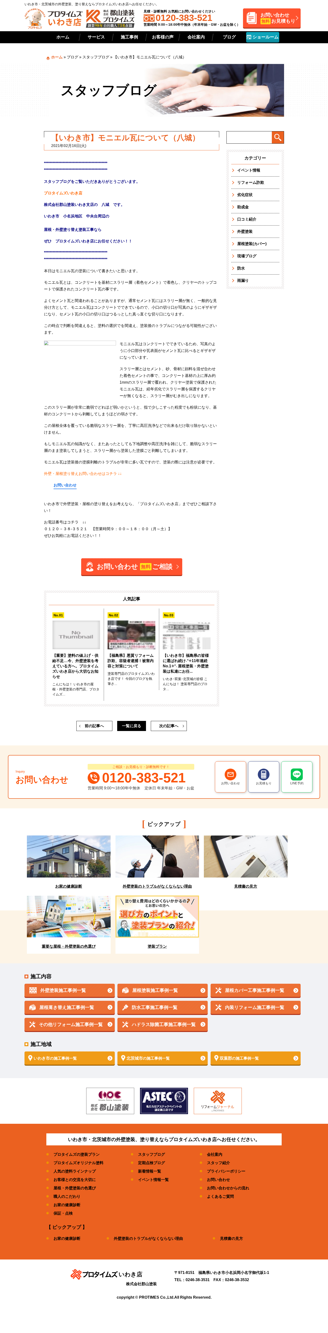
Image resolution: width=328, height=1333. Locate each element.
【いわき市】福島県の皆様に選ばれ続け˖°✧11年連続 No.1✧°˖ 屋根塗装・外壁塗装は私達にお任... (186, 663)
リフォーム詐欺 (250, 182)
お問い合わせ (65, 485)
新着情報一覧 (149, 1171)
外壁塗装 (245, 231)
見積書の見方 (231, 1238)
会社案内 (196, 37)
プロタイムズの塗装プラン (77, 1154)
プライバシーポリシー (226, 1171)
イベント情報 (248, 170)
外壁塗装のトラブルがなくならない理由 (148, 1238)
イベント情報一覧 (153, 1180)
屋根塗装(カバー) (252, 244)
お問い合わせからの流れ (228, 1188)
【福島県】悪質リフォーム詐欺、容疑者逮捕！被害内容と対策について (131, 660)
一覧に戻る (131, 726)
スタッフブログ (95, 57)
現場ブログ (246, 256)
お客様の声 (163, 37)
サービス (96, 37)
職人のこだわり (67, 1196)
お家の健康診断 (67, 1205)
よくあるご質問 (220, 1196)
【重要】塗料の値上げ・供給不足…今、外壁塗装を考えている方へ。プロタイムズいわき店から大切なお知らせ (75, 666)
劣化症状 (245, 195)
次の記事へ (168, 726)
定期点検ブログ (151, 1163)
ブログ (229, 37)
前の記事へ (94, 726)
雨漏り (243, 280)
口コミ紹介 (246, 219)
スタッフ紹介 (218, 1163)
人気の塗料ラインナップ (75, 1171)
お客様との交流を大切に (75, 1180)
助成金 (243, 207)
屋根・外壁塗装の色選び (75, 1188)
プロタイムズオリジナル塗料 (78, 1163)
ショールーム (265, 37)
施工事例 (129, 37)
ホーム (62, 37)
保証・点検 (63, 1213)
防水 (241, 268)
